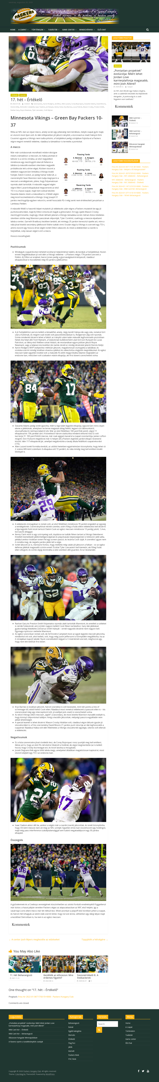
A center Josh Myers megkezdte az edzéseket (34, 939)
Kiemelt (23, 95)
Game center (68, 29)
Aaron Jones (38, 104)
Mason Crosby (88, 107)
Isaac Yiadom (40, 107)
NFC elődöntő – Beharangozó (136, 176)
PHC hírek (72, 1059)
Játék (70, 1047)
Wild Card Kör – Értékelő (135, 119)
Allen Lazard (66, 104)
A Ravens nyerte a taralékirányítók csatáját (26, 1041)
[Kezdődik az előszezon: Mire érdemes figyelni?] (58, 957)
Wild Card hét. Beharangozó (135, 189)
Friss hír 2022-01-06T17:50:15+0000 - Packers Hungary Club (46, 996)
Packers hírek (73, 1055)
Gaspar (130, 87)
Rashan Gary (15, 110)
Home (12, 29)
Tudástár (52, 29)
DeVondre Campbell (27, 107)
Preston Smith (99, 107)
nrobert (27, 104)
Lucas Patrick (77, 107)
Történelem (37, 29)
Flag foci (71, 1043)
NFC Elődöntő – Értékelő (134, 182)
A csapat (22, 29)
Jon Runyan (50, 107)
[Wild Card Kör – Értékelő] (120, 117)
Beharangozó (73, 1023)
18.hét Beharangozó (132, 195)
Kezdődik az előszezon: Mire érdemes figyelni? (58, 976)
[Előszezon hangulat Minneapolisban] (120, 143)
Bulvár (70, 1027)
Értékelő (14, 95)
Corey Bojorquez (77, 104)
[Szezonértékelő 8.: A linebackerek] (92, 957)
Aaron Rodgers (48, 104)
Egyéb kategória (74, 1031)
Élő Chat (102, 29)
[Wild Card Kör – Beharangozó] (120, 130)
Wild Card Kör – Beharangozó (135, 132)
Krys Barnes (68, 107)
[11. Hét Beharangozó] (25, 957)
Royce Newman (25, 110)
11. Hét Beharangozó (21, 975)
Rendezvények (86, 29)
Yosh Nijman (48, 110)
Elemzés (118, 66)
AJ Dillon (58, 104)
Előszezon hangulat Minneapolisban (137, 145)
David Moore (101, 104)
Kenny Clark (59, 107)
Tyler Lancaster (37, 110)
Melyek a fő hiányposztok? (134, 169)
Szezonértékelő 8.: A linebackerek (87, 976)
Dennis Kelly (15, 107)
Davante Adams (90, 104)
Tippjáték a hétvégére (94, 939)
